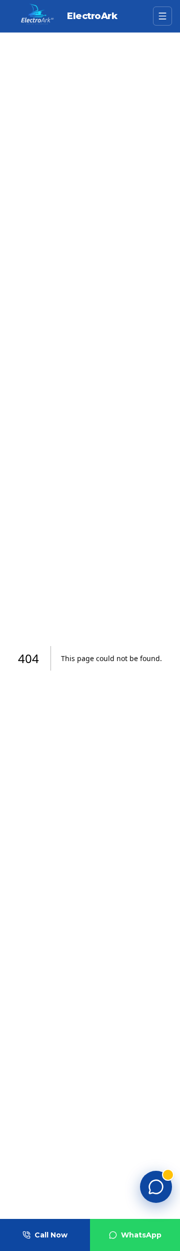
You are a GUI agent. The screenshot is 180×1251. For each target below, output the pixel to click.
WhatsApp (141, 1234)
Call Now (51, 1234)
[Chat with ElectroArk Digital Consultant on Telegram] (156, 1187)
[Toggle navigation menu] (162, 16)
